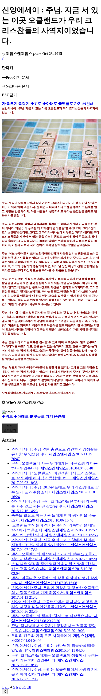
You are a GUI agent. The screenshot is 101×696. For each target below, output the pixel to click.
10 (29, 687)
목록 (10, 428)
